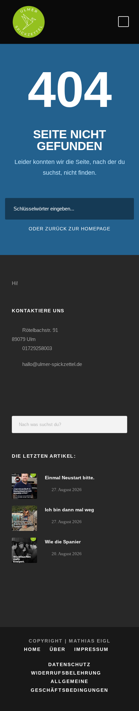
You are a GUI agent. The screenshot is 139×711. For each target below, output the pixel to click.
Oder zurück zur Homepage (69, 228)
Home (32, 649)
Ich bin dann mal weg (69, 509)
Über (57, 649)
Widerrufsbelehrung (66, 673)
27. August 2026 (67, 489)
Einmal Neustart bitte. (69, 477)
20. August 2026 (67, 553)
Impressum (91, 649)
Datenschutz (69, 664)
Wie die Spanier (63, 541)
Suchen (118, 424)
